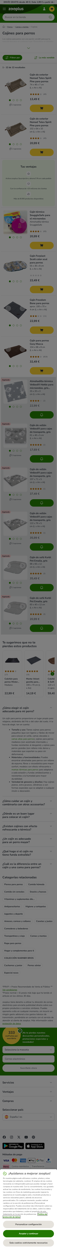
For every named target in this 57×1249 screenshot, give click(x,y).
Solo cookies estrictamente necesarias (28, 1242)
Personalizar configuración (28, 1224)
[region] (28, 1209)
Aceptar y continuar (28, 1233)
